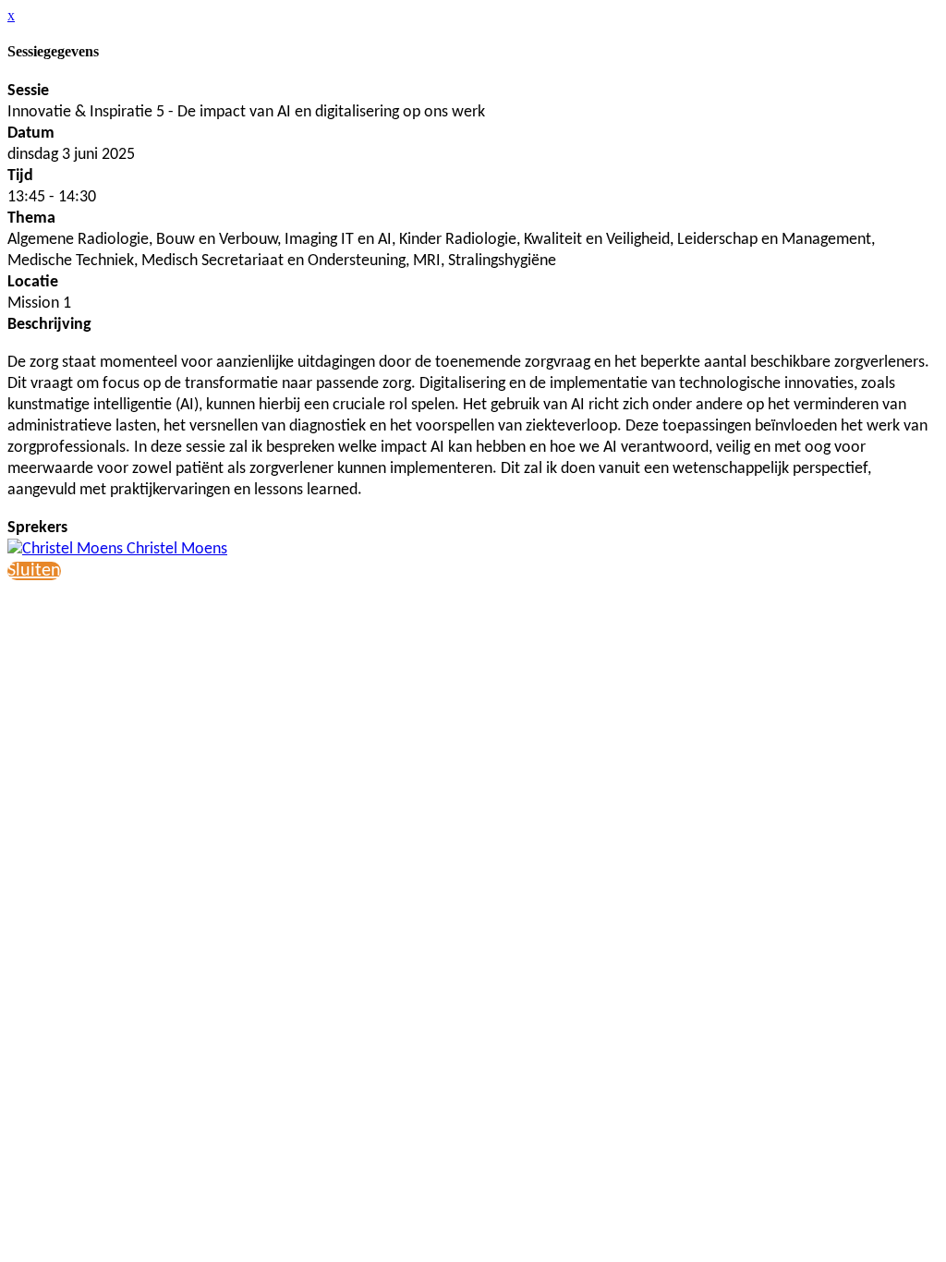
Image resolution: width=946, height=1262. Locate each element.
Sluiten (34, 571)
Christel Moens (175, 549)
